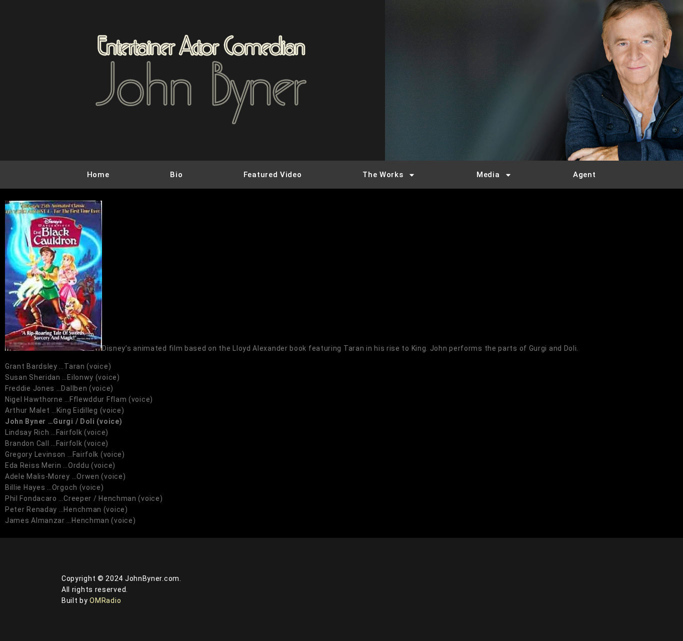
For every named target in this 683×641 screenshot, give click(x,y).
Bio (176, 174)
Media (488, 174)
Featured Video (273, 174)
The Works (382, 174)
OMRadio (105, 600)
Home (98, 174)
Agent (584, 174)
